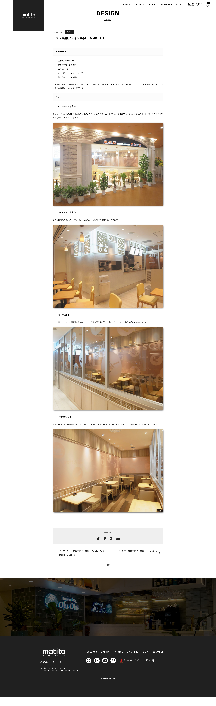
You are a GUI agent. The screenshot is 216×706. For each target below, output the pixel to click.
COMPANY (166, 5)
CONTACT (158, 652)
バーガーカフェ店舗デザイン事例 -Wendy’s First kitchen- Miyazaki (81, 553)
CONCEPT (127, 5)
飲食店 (69, 32)
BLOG (179, 5)
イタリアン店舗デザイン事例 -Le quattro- (138, 551)
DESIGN (153, 5)
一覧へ (108, 565)
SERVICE (140, 5)
